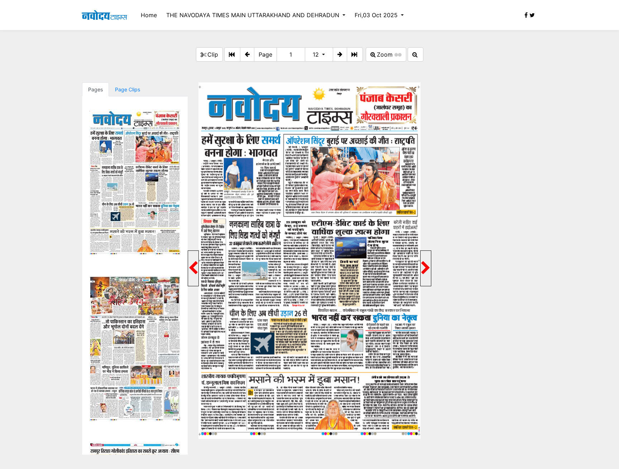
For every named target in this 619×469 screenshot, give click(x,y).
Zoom (385, 54)
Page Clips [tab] (127, 89)
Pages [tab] (95, 89)
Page (265, 54)
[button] (247, 54)
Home (149, 15)
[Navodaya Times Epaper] (104, 15)
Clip (212, 54)
